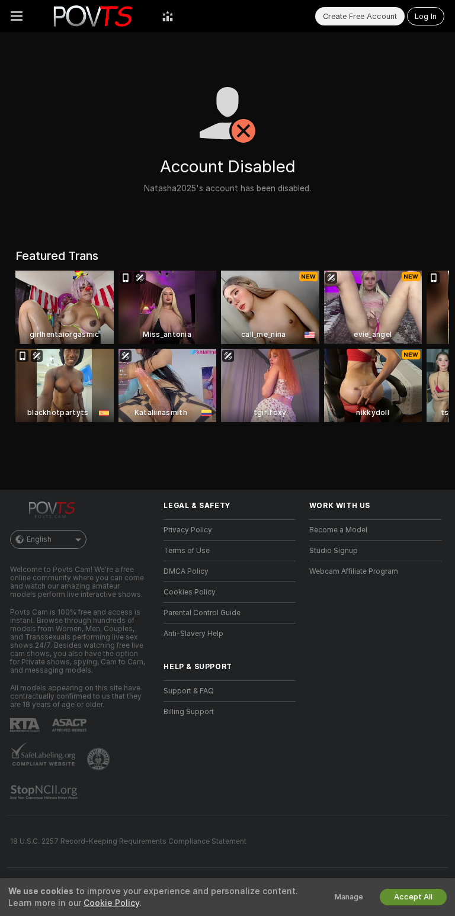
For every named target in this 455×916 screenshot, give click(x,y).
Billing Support (189, 712)
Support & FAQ (189, 691)
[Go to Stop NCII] (45, 792)
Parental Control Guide (202, 613)
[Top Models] (168, 16)
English (39, 539)
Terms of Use (187, 551)
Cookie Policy (111, 903)
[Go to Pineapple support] (99, 759)
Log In (426, 16)
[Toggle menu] (16, 16)
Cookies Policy (190, 592)
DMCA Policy (186, 571)
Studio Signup (333, 551)
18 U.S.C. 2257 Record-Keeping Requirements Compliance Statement (128, 841)
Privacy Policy (188, 530)
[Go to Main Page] (92, 16)
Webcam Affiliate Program (353, 571)
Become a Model (338, 530)
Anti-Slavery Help (193, 633)
